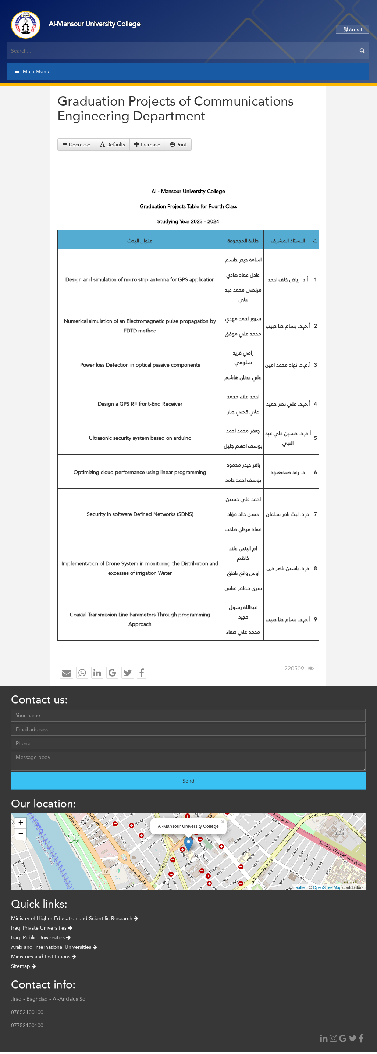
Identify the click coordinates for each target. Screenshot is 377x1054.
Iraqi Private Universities (39, 928)
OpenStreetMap (327, 887)
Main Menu (36, 71)
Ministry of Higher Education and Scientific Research (72, 918)
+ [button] (20, 822)
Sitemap (21, 966)
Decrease (78, 144)
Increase (149, 144)
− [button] (20, 833)
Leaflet (300, 887)
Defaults (115, 144)
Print (181, 144)
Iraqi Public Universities (38, 937)
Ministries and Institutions (41, 956)
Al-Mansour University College (94, 24)
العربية (355, 29)
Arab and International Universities (52, 947)
